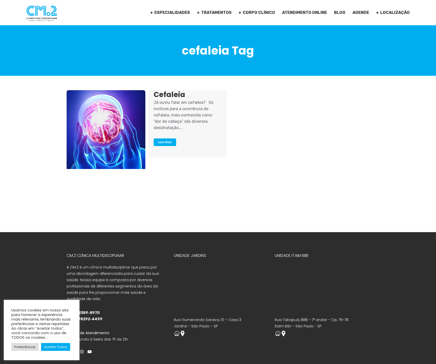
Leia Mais (165, 142)
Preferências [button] (25, 347)
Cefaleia (169, 95)
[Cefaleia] (106, 129)
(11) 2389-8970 (85, 313)
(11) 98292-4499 (86, 319)
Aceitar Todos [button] (55, 347)
